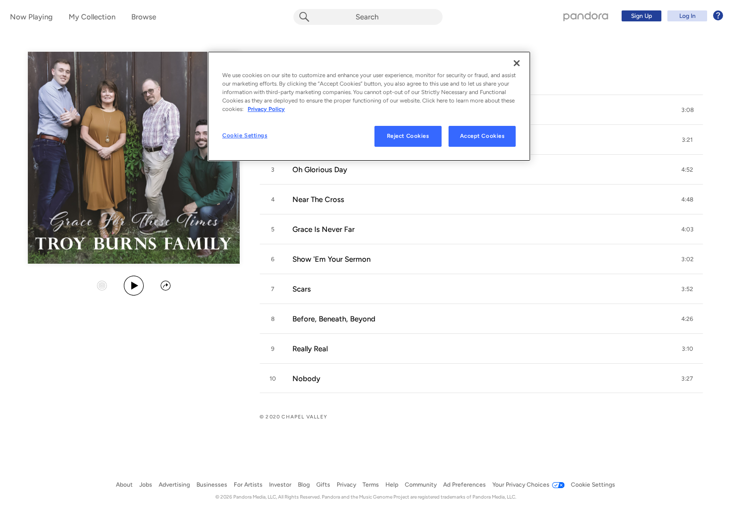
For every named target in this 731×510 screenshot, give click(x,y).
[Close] (517, 63)
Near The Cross (318, 199)
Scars (301, 289)
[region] (369, 106)
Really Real (310, 348)
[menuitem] (671, 16)
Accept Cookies (482, 135)
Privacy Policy (266, 108)
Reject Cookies (408, 135)
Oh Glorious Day (319, 169)
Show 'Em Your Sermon (331, 259)
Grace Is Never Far (323, 229)
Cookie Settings (245, 135)
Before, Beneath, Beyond (333, 318)
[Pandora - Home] (586, 16)
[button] (687, 110)
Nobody (306, 378)
